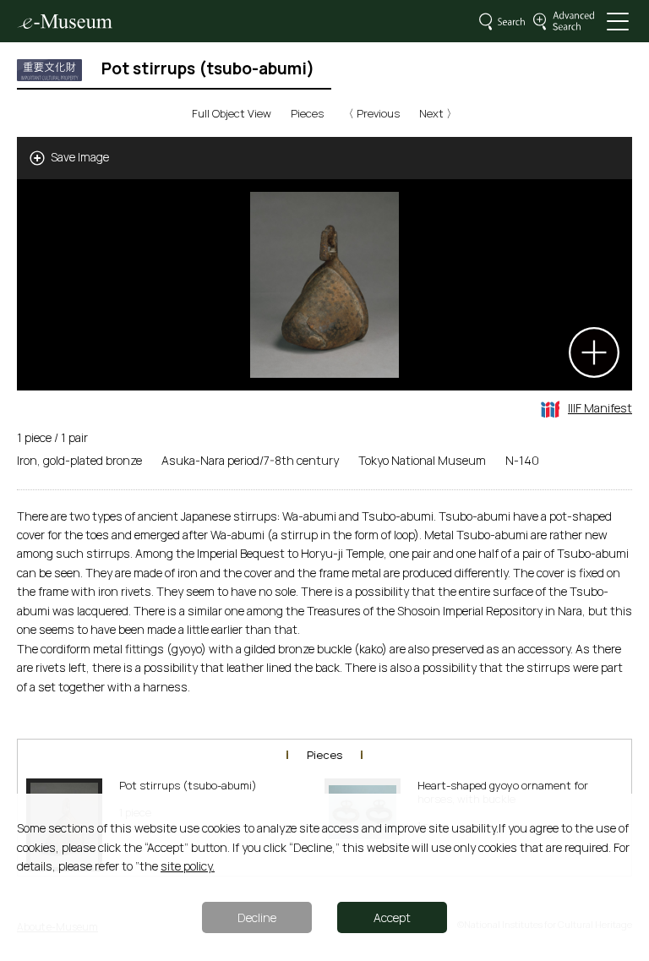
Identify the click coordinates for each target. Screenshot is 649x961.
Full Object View (231, 113)
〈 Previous (371, 113)
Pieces (307, 113)
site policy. (188, 866)
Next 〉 (438, 113)
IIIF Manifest (600, 408)
